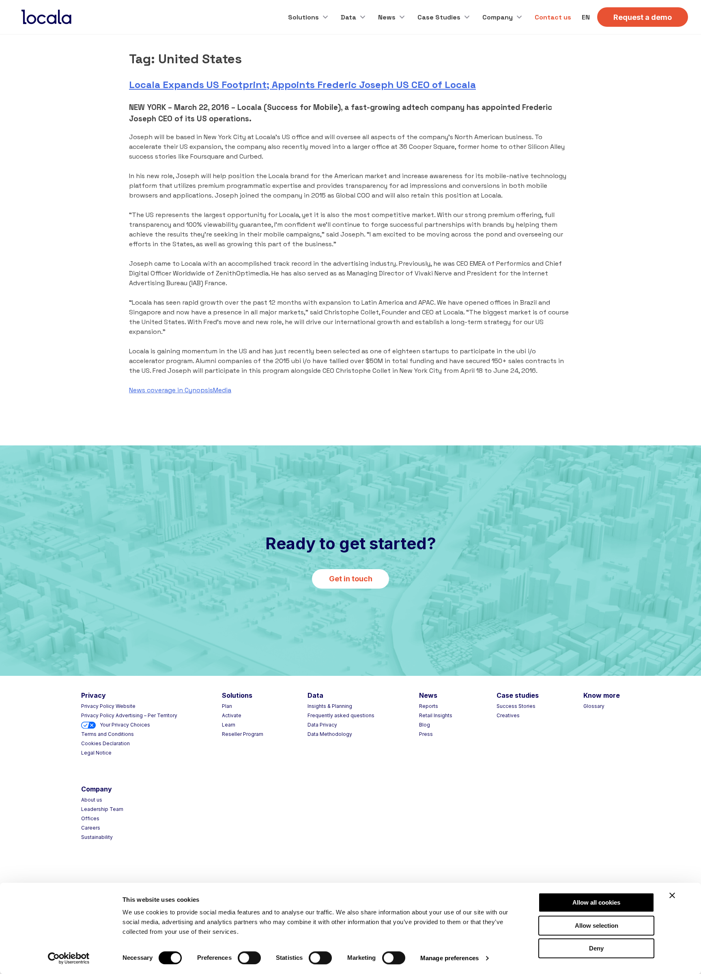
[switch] (249, 957)
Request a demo (642, 17)
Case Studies (438, 17)
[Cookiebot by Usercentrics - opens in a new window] (68, 958)
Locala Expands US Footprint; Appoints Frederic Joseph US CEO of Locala (302, 84)
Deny (596, 948)
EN (586, 17)
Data (348, 17)
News (387, 17)
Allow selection (596, 925)
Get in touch (350, 578)
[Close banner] (672, 895)
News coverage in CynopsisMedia (180, 390)
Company (497, 17)
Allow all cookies (596, 902)
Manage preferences (449, 958)
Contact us (553, 17)
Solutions (303, 17)
